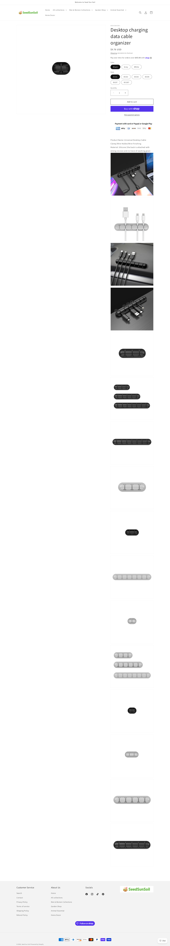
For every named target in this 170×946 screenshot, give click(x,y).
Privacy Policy (22, 902)
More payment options (132, 115)
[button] (59, 10)
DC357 (126, 82)
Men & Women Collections (61, 902)
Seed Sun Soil (26, 944)
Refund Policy (22, 915)
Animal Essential (57, 911)
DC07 (115, 82)
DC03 (136, 77)
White (136, 67)
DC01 (115, 77)
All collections (57, 898)
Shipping (114, 53)
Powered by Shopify (37, 944)
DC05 (147, 77)
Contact (20, 898)
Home (53, 893)
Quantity (114, 88)
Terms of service (23, 906)
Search (19, 893)
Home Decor (56, 915)
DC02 (126, 77)
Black (115, 67)
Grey (126, 67)
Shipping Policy (23, 911)
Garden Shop (56, 906)
